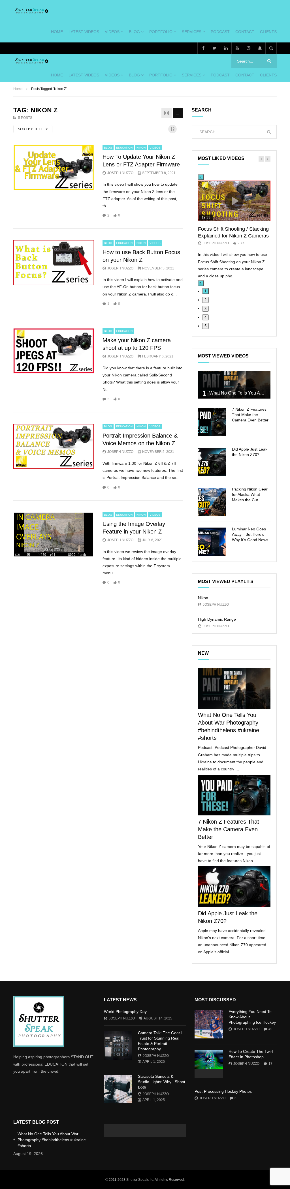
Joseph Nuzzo (120, 173)
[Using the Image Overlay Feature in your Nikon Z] (53, 534)
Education (124, 147)
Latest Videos (84, 31)
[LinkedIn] (225, 48)
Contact (244, 31)
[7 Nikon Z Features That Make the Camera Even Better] (212, 422)
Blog (134, 31)
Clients (268, 31)
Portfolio (160, 31)
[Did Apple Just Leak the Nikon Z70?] (212, 462)
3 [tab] (205, 309)
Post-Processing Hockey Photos (223, 1091)
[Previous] (201, 177)
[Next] (201, 283)
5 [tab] (205, 326)
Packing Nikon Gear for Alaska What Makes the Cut (250, 494)
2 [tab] (205, 300)
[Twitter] (214, 48)
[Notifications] (259, 48)
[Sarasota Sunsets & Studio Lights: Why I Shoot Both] (118, 1089)
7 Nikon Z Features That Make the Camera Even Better (250, 414)
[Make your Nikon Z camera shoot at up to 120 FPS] (53, 351)
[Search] (271, 48)
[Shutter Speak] (31, 11)
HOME (57, 31)
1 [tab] (205, 291)
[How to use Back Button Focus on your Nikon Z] (53, 262)
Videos (112, 31)
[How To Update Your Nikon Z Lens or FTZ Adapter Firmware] (53, 167)
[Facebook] (203, 48)
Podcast (220, 31)
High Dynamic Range (217, 619)
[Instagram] (248, 48)
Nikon (141, 147)
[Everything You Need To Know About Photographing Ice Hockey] (209, 1024)
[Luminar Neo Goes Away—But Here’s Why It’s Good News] (212, 542)
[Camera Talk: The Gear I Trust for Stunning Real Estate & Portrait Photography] (118, 1045)
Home (18, 89)
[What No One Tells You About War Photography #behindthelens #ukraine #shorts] (234, 384)
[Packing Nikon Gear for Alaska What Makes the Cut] (212, 502)
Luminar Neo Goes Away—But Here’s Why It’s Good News (250, 534)
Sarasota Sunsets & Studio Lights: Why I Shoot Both (161, 1081)
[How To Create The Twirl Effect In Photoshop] (209, 1064)
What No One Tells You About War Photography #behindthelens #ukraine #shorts (52, 1140)
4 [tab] (205, 317)
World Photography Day (125, 1011)
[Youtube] (237, 48)
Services (191, 31)
